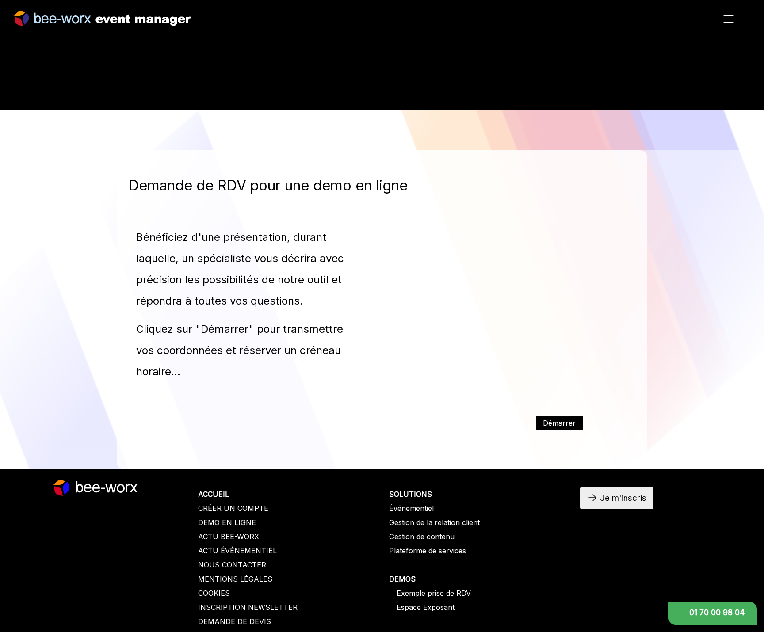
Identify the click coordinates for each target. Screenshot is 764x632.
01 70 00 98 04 (717, 612)
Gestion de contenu (422, 536)
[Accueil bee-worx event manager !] (102, 21)
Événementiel (411, 508)
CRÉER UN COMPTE (233, 508)
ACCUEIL (213, 494)
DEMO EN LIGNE (227, 522)
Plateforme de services (427, 550)
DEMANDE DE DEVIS (234, 621)
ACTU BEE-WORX (228, 536)
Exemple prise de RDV (434, 593)
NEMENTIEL (255, 550)
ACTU (209, 550)
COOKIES (214, 593)
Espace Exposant (426, 607)
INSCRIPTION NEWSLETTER (248, 607)
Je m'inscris (645, 96)
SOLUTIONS (410, 494)
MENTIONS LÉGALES (235, 579)
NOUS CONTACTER (232, 564)
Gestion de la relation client (434, 522)
